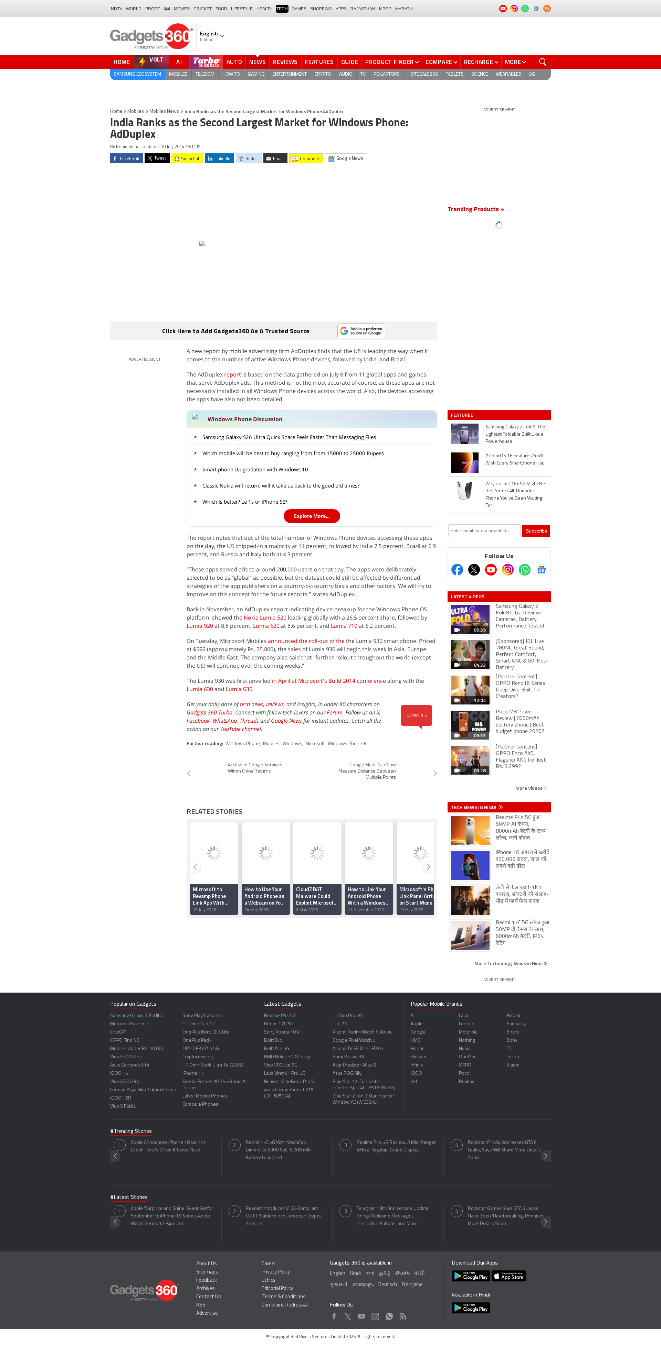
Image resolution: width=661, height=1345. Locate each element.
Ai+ (414, 1015)
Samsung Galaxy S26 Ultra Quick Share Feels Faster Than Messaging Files (289, 437)
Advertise (207, 1313)
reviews (275, 704)
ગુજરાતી (338, 1285)
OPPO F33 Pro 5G (200, 1048)
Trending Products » (476, 210)
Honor (417, 1048)
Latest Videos (467, 596)
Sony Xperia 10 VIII (283, 1032)
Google (418, 1032)
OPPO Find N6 (124, 1040)
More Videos (529, 787)
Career (269, 1264)
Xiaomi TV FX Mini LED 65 (358, 1048)
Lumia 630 (200, 689)
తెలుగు (402, 1273)
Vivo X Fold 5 (123, 1106)
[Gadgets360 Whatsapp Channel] (525, 570)
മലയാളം (363, 1285)
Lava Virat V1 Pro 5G (284, 1073)
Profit (152, 9)
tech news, (253, 704)
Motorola (468, 1032)
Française (412, 1285)
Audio (346, 74)
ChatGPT (118, 1032)
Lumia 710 (344, 626)
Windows (292, 743)
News (257, 61)
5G (532, 74)
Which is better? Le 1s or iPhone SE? (244, 501)
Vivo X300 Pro (124, 1081)
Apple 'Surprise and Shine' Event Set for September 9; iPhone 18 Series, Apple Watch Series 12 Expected (172, 1216)
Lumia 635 (239, 689)
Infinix (417, 1065)
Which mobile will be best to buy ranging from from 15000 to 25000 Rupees (293, 453)
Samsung (516, 1024)
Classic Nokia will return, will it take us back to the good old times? (280, 485)
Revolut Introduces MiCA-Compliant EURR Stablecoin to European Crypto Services (283, 1216)
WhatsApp (224, 720)
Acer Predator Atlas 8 (354, 1065)
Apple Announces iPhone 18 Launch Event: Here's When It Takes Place (168, 1146)
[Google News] (541, 570)
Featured (463, 415)
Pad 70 (340, 1024)
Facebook (198, 720)
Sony (512, 1040)
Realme (467, 1081)
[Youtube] (491, 570)
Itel (414, 1081)
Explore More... (312, 516)
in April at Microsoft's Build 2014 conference (329, 681)
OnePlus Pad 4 (197, 1040)
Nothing (467, 1040)
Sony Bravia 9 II (348, 1057)
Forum (335, 712)
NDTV (116, 9)
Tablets (454, 74)
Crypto (323, 74)
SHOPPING (321, 9)
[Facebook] (457, 570)
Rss (402, 1314)
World (133, 9)
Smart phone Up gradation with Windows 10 (255, 469)
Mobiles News (164, 111)
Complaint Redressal (285, 1305)
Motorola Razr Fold (129, 1024)
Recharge (478, 61)
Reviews (285, 61)
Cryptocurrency (198, 1057)
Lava (463, 1015)
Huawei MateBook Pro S (289, 1081)
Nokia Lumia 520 (265, 617)
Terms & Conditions (284, 1297)
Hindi (355, 1273)
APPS (341, 9)
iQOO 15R (120, 1098)
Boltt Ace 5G (276, 1048)
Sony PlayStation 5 (201, 1015)
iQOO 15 (119, 1073)
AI (179, 61)
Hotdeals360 (423, 74)
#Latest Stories (129, 1197)
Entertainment (290, 74)
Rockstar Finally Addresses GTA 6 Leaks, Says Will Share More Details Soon (504, 1150)
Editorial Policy (277, 1288)
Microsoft (315, 743)
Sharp (513, 1032)
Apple (417, 1024)
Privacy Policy (276, 1272)
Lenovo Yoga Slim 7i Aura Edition (143, 1090)
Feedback (206, 1280)
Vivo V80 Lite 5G (280, 1065)
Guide (349, 61)
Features (319, 61)
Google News (286, 720)
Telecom (205, 74)
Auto (234, 61)
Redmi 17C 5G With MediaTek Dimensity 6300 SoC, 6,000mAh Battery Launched (278, 1150)
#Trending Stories (131, 1131)
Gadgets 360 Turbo (209, 712)
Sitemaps (207, 1272)
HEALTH (264, 9)
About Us (206, 1264)
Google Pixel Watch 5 (354, 1040)
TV (363, 74)
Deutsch (387, 1285)
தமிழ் (384, 1273)
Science (479, 74)
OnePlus (467, 1057)
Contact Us (208, 1297)
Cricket (202, 9)
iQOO (416, 1073)
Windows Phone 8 (347, 743)
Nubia (465, 1048)
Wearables (508, 74)
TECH (282, 9)
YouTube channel (240, 729)
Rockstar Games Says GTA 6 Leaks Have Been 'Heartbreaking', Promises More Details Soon (506, 1216)
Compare (439, 61)
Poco (464, 1073)
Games (299, 9)
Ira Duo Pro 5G (347, 1015)
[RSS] (547, 8)
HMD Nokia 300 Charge (288, 1057)
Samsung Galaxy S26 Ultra (137, 1015)
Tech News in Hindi (474, 807)
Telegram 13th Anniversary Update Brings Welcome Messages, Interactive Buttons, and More (393, 1216)
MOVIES (182, 9)
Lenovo (466, 1024)
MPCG (385, 9)
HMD (416, 1040)
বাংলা (370, 1273)
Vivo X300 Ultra (126, 1057)
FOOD (221, 9)
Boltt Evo (273, 1040)
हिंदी (167, 9)
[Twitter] (474, 570)
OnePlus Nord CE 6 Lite (205, 1032)
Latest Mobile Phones (204, 1096)
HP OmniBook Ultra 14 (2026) (212, 1065)
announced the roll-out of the (306, 641)
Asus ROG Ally (347, 1073)
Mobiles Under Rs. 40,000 (137, 1048)
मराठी (419, 1273)
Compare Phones (200, 1104)
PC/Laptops (387, 74)
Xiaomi (514, 1065)
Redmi (513, 1015)
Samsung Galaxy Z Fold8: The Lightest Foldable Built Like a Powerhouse (515, 434)
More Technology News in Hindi (509, 963)
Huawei (418, 1057)
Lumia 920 (200, 626)
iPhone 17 (193, 1073)
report (232, 374)
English (337, 1273)
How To (231, 74)
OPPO (465, 1065)
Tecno (513, 1057)
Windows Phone (242, 743)
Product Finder (389, 61)
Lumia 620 (266, 626)
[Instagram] (508, 570)
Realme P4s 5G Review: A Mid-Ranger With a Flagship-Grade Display (396, 1146)
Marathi (404, 9)
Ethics (268, 1280)
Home (122, 61)
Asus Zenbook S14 (129, 1065)
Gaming (256, 74)
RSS (201, 1305)
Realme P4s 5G (280, 1015)
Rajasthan (362, 9)
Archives (205, 1288)
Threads (249, 720)
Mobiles (178, 74)
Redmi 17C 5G (278, 1024)
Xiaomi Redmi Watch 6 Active (362, 1032)
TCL (510, 1048)
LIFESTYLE (242, 9)
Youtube (361, 1314)
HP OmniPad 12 (198, 1024)
